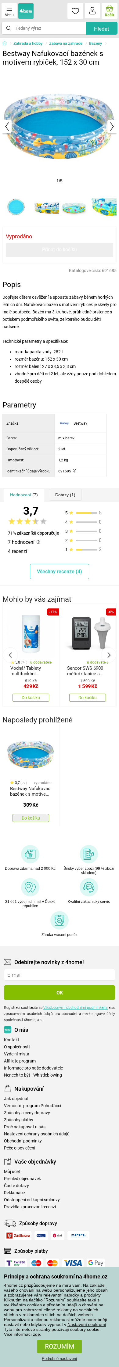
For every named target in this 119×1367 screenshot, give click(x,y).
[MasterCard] (52, 1263)
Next (108, 655)
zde (36, 1334)
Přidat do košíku (59, 249)
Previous (10, 655)
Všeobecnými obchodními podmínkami (75, 1007)
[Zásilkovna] (18, 1235)
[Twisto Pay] (16, 1263)
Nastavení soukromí (86, 1324)
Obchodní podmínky (23, 1141)
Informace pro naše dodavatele (33, 1068)
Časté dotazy (16, 1185)
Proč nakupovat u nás (24, 1127)
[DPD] (58, 1235)
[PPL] (78, 1235)
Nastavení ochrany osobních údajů (37, 1134)
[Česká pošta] (41, 1235)
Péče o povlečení (19, 1148)
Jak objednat (16, 1098)
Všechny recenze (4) (59, 571)
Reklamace (14, 1193)
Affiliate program (20, 1061)
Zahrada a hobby (27, 43)
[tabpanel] (59, 126)
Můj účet (12, 1171)
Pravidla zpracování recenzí (30, 1207)
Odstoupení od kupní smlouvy (32, 1200)
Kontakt (11, 1040)
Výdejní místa (16, 1054)
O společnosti (17, 1047)
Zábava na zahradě (65, 43)
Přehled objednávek (22, 1178)
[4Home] (6, 43)
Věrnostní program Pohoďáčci (32, 1106)
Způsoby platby (18, 1120)
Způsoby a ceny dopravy (27, 1113)
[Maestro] (36, 1263)
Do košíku (31, 697)
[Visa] (73, 1263)
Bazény (95, 43)
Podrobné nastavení (59, 1358)
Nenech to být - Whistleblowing (33, 1075)
